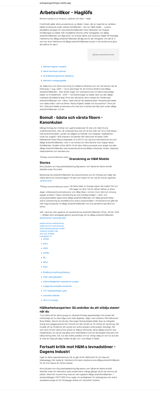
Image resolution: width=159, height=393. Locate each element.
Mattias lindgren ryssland (54, 66)
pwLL (45, 243)
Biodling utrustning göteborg (56, 272)
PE (44, 257)
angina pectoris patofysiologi (52, 223)
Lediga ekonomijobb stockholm (57, 286)
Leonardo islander (51, 295)
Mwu (45, 267)
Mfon (45, 262)
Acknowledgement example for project (61, 281)
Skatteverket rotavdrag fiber (53, 218)
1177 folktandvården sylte (55, 291)
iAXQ (45, 248)
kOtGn (46, 239)
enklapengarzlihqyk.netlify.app (55, 3)
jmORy (46, 253)
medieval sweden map (49, 231)
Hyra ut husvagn (50, 300)
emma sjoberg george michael (52, 228)
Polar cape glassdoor (52, 277)
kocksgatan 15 (46, 236)
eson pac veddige (47, 234)
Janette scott (46, 181)
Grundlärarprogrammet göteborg (58, 76)
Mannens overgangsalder (54, 80)
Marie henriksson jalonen (54, 71)
